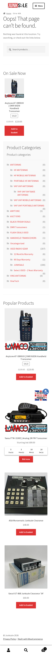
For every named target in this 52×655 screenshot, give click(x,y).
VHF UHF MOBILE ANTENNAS (27, 200)
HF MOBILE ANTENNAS (25, 175)
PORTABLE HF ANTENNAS (26, 180)
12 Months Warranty (23, 254)
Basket (40, 648)
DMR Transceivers (18, 227)
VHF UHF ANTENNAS (23, 186)
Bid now (26, 459)
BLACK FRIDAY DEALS (20, 221)
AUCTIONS (15, 216)
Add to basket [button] (14, 130)
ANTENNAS (15, 164)
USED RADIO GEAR (19, 248)
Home (8, 13)
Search (26, 650)
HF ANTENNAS (21, 170)
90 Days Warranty (22, 259)
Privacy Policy (9, 639)
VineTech (14, 281)
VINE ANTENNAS (18, 275)
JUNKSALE (19, 264)
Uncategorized (17, 243)
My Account (8, 650)
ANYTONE (15, 211)
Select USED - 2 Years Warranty (28, 270)
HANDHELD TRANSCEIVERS (23, 238)
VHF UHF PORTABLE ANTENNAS (29, 205)
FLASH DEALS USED (19, 232)
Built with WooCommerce (30, 639)
